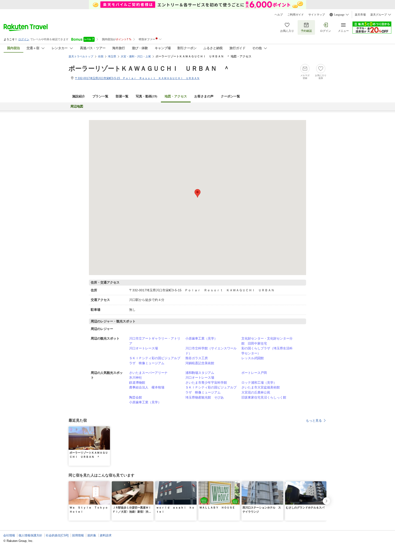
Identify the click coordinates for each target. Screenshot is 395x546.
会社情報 (9, 535)
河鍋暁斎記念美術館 (199, 363)
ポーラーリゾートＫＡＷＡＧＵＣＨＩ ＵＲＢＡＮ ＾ (149, 68)
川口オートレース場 (143, 348)
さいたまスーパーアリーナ (148, 373)
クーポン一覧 (230, 96)
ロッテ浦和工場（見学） (259, 382)
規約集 (91, 535)
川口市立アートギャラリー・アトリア (154, 341)
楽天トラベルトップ (81, 56)
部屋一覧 (122, 96)
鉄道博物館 (137, 382)
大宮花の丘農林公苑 (255, 392)
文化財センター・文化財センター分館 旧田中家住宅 (267, 341)
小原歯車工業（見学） (201, 338)
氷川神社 (135, 377)
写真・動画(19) (146, 96)
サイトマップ (316, 14)
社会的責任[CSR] (57, 535)
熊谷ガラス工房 (196, 358)
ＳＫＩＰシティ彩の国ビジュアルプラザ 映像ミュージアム (154, 360)
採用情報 (78, 535)
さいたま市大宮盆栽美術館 (260, 387)
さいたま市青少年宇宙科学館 (206, 382)
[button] (107, 429)
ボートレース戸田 (254, 373)
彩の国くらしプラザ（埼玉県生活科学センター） (267, 350)
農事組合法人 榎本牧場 (146, 387)
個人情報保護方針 (30, 535)
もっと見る (314, 420)
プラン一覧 (100, 96)
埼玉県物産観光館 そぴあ (204, 397)
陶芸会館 (135, 397)
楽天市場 (360, 14)
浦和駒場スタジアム (199, 373)
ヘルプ (279, 14)
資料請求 (106, 535)
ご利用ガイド (295, 14)
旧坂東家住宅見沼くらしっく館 (263, 397)
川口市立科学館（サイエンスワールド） (211, 350)
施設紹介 (78, 96)
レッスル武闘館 (252, 358)
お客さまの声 (204, 96)
